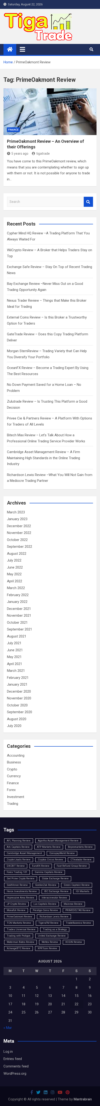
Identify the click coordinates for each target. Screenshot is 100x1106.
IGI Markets (82, 891)
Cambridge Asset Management (24, 853)
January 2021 (17, 684)
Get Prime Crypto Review (20, 878)
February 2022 (18, 595)
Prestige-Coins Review (45, 910)
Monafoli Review (16, 910)
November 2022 (19, 533)
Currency (14, 776)
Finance (13, 129)
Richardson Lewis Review (54, 916)
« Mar (7, 1028)
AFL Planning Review (18, 840)
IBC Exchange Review (56, 891)
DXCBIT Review (16, 865)
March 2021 (16, 671)
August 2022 (16, 553)
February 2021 (18, 678)
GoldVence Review (17, 885)
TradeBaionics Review (78, 922)
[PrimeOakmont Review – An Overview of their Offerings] (50, 111)
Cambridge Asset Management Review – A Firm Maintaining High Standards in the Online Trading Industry (43, 458)
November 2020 (19, 698)
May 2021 (14, 657)
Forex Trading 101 (17, 872)
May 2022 (14, 574)
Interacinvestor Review (54, 897)
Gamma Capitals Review (48, 872)
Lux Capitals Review (44, 904)
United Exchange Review (52, 935)
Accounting (15, 755)
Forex (11, 790)
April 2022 (14, 581)
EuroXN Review (40, 865)
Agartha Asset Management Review (58, 840)
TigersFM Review (48, 922)
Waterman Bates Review (20, 942)
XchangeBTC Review (18, 948)
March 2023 (16, 512)
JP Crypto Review (16, 904)
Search (88, 202)
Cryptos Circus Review (50, 859)
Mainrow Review (73, 904)
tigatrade (43, 153)
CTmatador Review (80, 859)
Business (14, 762)
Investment (15, 797)
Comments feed (16, 1066)
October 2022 (17, 540)
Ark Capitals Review (18, 846)
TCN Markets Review (19, 922)
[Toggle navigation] (22, 49)
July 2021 (14, 643)
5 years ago (19, 153)
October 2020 (17, 705)
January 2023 (17, 519)
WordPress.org (14, 1073)
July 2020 (14, 726)
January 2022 (17, 602)
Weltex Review (50, 942)
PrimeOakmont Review (19, 916)
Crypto (12, 769)
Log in (8, 1051)
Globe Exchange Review (55, 878)
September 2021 (19, 629)
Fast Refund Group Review (72, 865)
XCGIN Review (73, 942)
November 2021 (19, 615)
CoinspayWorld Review (62, 853)
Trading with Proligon (18, 935)
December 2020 (19, 691)
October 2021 (17, 622)
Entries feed (12, 1059)
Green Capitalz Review (77, 885)
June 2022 (15, 567)
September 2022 (19, 546)
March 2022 (16, 588)
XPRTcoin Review (47, 948)
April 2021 (14, 664)
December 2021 (19, 609)
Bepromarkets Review (80, 846)
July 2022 (14, 560)
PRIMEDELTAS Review (77, 910)
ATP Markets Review (48, 846)
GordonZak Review (45, 885)
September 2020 (19, 712)
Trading (12, 804)
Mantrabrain (83, 1099)
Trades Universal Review (21, 929)
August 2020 (16, 719)
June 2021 (15, 650)
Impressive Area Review (20, 897)
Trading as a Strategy (55, 929)
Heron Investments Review (22, 891)
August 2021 (16, 636)
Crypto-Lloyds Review (18, 859)
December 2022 (19, 526)
